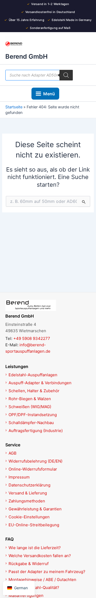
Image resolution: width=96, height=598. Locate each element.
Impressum (19, 477)
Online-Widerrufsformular (33, 469)
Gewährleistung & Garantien (35, 508)
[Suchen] (66, 75)
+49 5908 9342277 (31, 338)
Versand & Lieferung (28, 493)
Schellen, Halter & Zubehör (34, 390)
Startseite (13, 107)
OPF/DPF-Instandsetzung (33, 414)
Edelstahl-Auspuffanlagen (33, 374)
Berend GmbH (26, 56)
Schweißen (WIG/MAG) (30, 406)
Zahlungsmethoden (27, 500)
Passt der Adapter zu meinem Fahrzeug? (47, 571)
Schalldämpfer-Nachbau (31, 422)
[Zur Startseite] (48, 305)
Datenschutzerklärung (29, 485)
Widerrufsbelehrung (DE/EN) (35, 461)
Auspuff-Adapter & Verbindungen (40, 382)
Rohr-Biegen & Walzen (30, 398)
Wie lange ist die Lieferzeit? (35, 547)
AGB (13, 453)
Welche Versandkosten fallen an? (40, 555)
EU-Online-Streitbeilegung (34, 524)
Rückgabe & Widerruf (29, 563)
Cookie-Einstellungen (29, 516)
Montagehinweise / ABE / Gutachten (42, 579)
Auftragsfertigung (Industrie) (36, 430)
